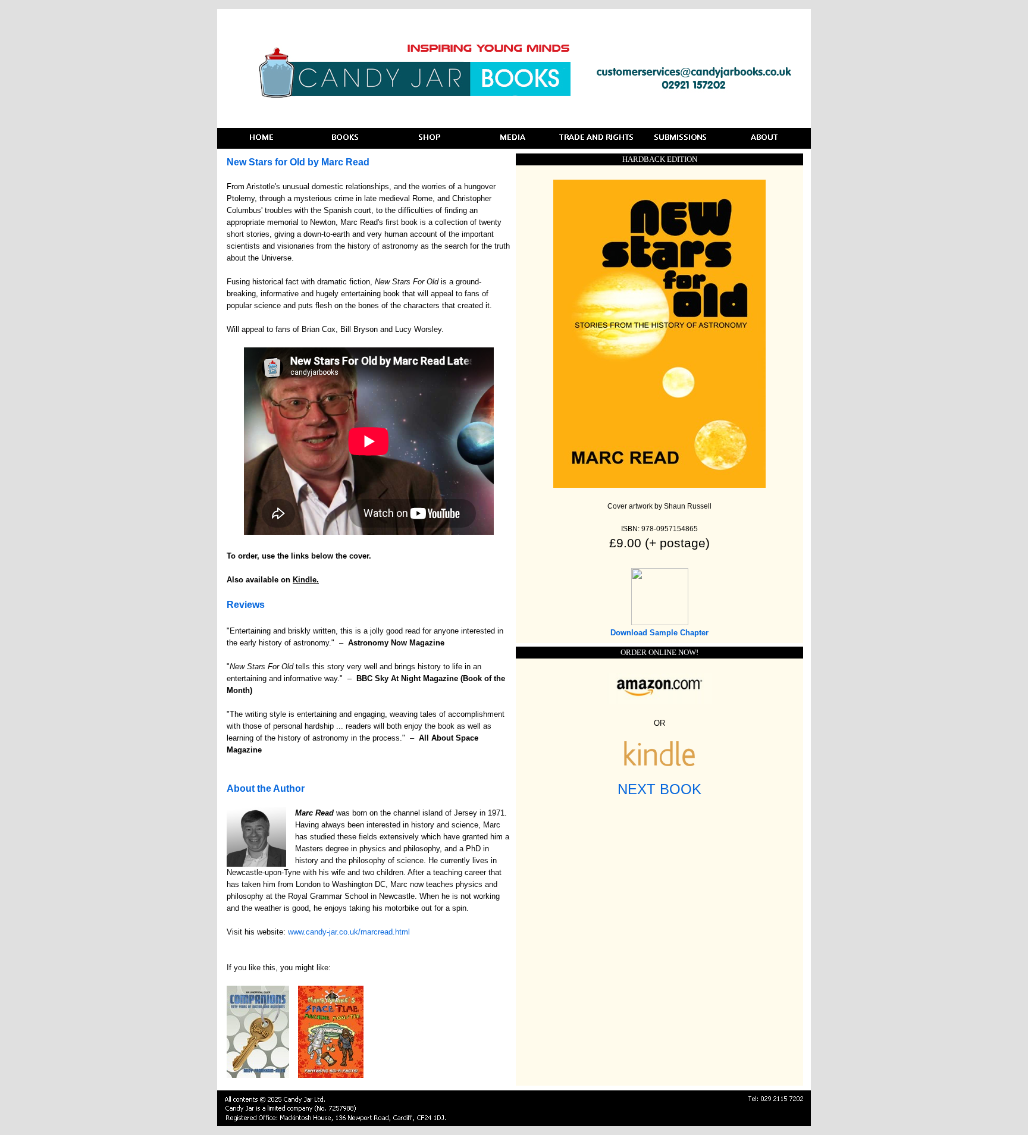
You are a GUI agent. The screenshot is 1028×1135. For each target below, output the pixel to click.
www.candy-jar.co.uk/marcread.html (349, 931)
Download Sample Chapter (659, 632)
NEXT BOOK (659, 789)
